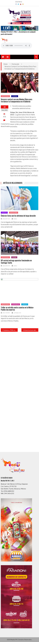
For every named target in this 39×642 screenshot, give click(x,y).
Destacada (5, 96)
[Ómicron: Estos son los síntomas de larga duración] (19, 198)
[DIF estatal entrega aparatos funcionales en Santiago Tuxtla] (19, 243)
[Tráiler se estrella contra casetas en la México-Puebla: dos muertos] (19, 290)
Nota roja (15, 304)
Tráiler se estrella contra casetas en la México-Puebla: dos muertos (17, 308)
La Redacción (17, 313)
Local (14, 257)
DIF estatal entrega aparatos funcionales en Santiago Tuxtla (16, 261)
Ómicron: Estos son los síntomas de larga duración (18, 216)
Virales (24, 304)
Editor (15, 219)
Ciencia (4, 212)
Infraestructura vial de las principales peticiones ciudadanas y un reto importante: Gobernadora (30, 330)
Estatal (14, 96)
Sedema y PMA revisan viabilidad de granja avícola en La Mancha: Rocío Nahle (11, 330)
